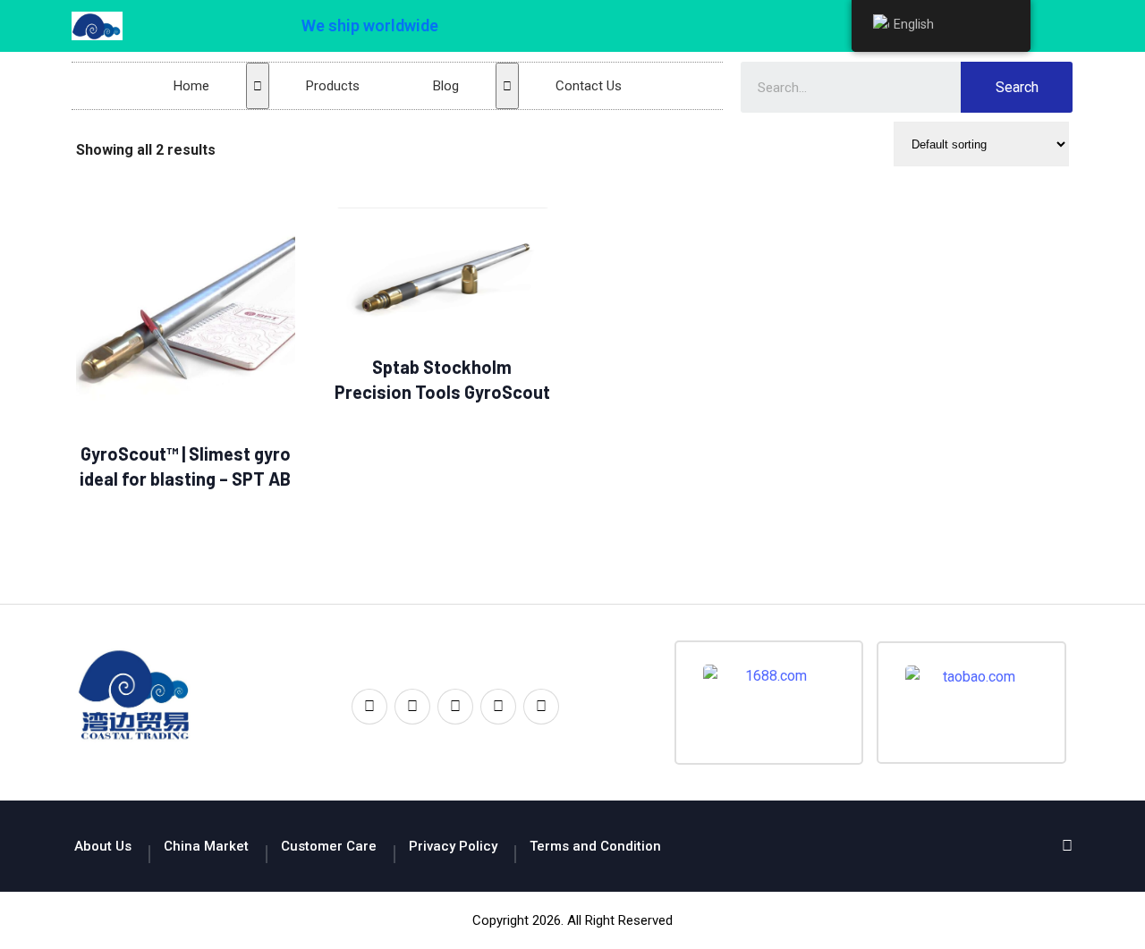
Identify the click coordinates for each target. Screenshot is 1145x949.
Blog (446, 86)
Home (191, 86)
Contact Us (589, 86)
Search (1017, 87)
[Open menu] (257, 86)
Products (333, 86)
